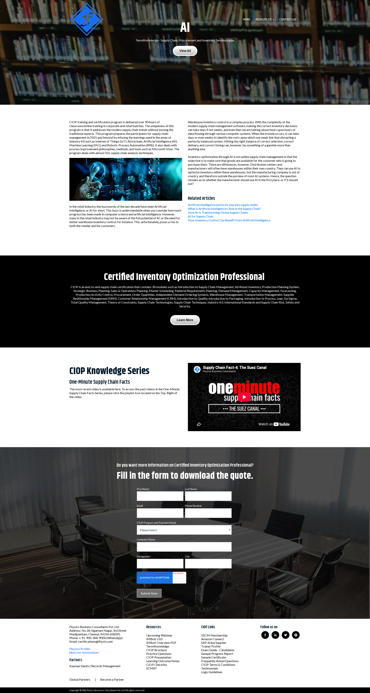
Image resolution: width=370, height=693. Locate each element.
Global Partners (79, 679)
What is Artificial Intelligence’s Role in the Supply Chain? (224, 208)
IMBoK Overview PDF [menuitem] (161, 642)
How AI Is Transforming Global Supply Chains (218, 212)
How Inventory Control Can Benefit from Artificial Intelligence (229, 220)
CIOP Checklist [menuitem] (156, 664)
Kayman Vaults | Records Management (94, 666)
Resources (264, 19)
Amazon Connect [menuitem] (212, 639)
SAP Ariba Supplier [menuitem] (213, 642)
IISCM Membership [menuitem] (214, 635)
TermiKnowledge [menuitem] (157, 646)
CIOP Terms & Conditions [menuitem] (218, 664)
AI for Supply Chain (200, 216)
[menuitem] (249, 19)
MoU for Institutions (84, 652)
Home (246, 19)
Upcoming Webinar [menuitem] (159, 635)
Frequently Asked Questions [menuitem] (220, 661)
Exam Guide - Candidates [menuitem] (217, 650)
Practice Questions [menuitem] (159, 653)
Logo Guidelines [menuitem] (211, 672)
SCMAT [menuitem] (151, 668)
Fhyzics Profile (79, 649)
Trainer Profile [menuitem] (210, 646)
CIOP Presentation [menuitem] (158, 657)
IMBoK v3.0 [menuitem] (154, 639)
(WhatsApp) (114, 638)
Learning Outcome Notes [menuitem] (163, 661)
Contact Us (287, 19)
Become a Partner (112, 679)
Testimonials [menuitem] (209, 668)
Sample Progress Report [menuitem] (217, 653)
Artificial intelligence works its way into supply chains (223, 205)
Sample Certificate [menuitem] (213, 657)
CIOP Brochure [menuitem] (156, 650)
